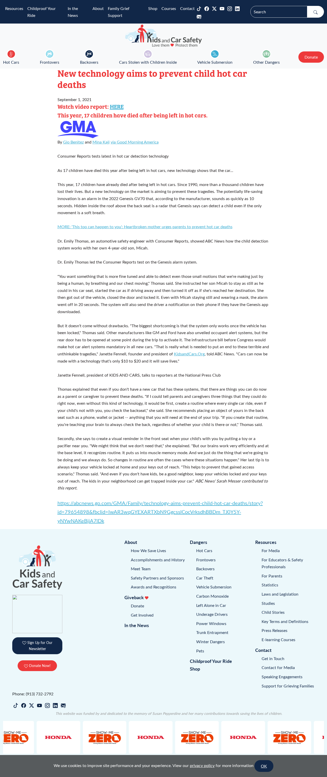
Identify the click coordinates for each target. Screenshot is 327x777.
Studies (268, 603)
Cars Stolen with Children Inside (148, 62)
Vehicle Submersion (214, 62)
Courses (168, 8)
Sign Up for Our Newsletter (39, 645)
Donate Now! (39, 665)
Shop (152, 8)
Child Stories (273, 612)
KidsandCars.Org (189, 353)
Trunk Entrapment (212, 632)
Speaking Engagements (282, 676)
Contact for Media (278, 667)
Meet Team (140, 568)
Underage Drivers (212, 614)
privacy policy (202, 765)
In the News (73, 12)
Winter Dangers (210, 641)
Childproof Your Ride (41, 12)
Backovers (89, 62)
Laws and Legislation (280, 594)
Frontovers (49, 62)
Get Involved (142, 615)
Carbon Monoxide (212, 596)
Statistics (270, 584)
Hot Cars (11, 62)
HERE (117, 106)
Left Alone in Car (211, 605)
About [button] (98, 8)
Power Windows (211, 623)
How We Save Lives (148, 550)
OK (264, 766)
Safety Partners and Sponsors (157, 578)
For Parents (272, 575)
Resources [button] (14, 8)
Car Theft (204, 578)
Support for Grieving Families (288, 685)
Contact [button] (187, 8)
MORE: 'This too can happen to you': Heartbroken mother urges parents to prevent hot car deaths (144, 226)
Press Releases (274, 630)
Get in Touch (273, 658)
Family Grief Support (119, 12)
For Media (271, 550)
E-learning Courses (278, 639)
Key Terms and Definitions (285, 621)
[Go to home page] (163, 36)
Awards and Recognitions (153, 586)
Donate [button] (311, 57)
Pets (200, 650)
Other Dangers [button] (266, 62)
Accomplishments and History (158, 559)
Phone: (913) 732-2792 (32, 693)
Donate (137, 605)
